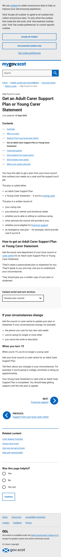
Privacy (28, 523)
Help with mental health (12, 453)
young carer (49, 195)
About (5, 517)
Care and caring (48, 83)
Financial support (14, 150)
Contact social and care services (18, 292)
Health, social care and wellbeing (24, 83)
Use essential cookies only (29, 46)
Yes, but (12, 487)
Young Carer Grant (10, 443)
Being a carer (11, 86)
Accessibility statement (35, 517)
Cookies (5, 523)
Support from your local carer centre (22, 138)
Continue (9, 497)
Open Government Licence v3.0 (44, 535)
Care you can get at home (13, 448)
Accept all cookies (29, 37)
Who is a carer (13, 133)
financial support (39, 225)
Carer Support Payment (12, 439)
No (9, 480)
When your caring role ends (18, 164)
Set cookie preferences (29, 53)
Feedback (17, 523)
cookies (14, 5)
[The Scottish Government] (13, 550)
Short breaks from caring (18, 160)
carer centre (8, 255)
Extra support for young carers (20, 155)
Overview (11, 129)
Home (5, 83)
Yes (9, 473)
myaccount (16, 517)
